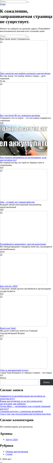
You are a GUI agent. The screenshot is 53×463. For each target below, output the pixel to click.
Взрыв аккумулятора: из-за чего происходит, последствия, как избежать (21, 402)
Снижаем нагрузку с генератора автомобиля (21, 411)
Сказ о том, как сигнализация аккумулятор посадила (25, 414)
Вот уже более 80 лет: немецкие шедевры (20, 115)
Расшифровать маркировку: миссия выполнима (23, 244)
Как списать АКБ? (9, 286)
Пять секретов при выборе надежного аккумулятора (25, 73)
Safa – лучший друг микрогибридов (17, 202)
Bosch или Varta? (8, 328)
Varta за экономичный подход (14, 370)
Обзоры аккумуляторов (17, 451)
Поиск (3, 378)
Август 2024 (12, 439)
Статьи (9, 454)
